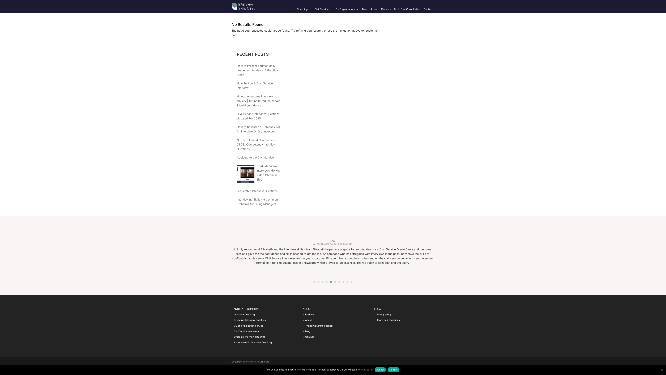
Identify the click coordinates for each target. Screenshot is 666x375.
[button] (314, 282)
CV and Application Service (248, 325)
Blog (307, 331)
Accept (380, 369)
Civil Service (321, 9)
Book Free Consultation (407, 9)
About (374, 9)
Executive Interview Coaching (250, 320)
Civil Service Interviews (246, 331)
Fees (364, 9)
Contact (428, 9)
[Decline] (661, 370)
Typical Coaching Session (319, 325)
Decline (393, 369)
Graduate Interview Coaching (249, 336)
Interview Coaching (244, 314)
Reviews (386, 9)
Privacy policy (384, 314)
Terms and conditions (388, 320)
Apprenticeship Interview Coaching (253, 342)
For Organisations (345, 9)
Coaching (302, 9)
